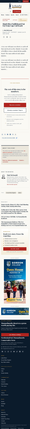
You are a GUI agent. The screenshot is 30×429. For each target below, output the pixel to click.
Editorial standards (5, 428)
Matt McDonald (8, 30)
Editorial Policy (4, 414)
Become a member (15, 105)
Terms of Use (21, 428)
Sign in (19, 1)
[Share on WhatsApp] (2, 134)
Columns (3, 381)
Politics (2, 368)
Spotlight (3, 403)
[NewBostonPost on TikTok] (17, 351)
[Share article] (10, 37)
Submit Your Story (5, 418)
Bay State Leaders (5, 362)
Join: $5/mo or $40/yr (15, 334)
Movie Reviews (4, 394)
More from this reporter (12, 184)
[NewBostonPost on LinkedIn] (20, 351)
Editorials (3, 379)
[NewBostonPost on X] (5, 351)
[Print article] (7, 37)
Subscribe (25, 1)
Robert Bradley (4, 384)
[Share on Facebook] (7, 134)
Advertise (3, 416)
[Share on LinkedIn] (10, 134)
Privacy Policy (13, 428)
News (2, 14)
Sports (12, 14)
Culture (7, 14)
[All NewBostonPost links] (23, 351)
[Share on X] (5, 134)
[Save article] (4, 37)
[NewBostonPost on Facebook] (2, 351)
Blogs (2, 405)
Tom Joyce (3, 386)
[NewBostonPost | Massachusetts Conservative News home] (15, 6)
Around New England (6, 20)
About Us (3, 412)
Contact (3, 421)
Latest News (4, 358)
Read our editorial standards (10, 160)
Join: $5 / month (14, 248)
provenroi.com (13, 426)
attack (15, 19)
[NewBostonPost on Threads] (11, 351)
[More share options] (15, 134)
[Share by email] (13, 134)
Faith (2, 371)
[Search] (10, 11)
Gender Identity (4, 373)
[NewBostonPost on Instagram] (8, 351)
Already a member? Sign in (15, 110)
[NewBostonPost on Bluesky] (14, 351)
